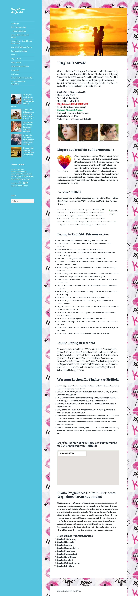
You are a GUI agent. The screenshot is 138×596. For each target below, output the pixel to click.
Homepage (15, 23)
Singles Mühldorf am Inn (68, 563)
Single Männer (16, 62)
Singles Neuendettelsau (68, 548)
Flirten (18, 169)
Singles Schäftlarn (65, 566)
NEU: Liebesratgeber (18, 27)
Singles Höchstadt (65, 542)
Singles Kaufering (65, 545)
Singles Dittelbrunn (66, 539)
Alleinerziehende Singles (20, 66)
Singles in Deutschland (19, 51)
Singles (23, 182)
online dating (16, 174)
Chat (12, 169)
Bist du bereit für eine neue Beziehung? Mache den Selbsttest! (28, 126)
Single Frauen (16, 59)
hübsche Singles (17, 171)
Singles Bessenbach (66, 551)
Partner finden (16, 176)
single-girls (15, 70)
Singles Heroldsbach (66, 557)
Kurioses (14, 55)
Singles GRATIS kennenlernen (21, 47)
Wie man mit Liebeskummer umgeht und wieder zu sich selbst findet (28, 114)
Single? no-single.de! (18, 10)
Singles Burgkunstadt (67, 554)
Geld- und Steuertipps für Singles (20, 36)
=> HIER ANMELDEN (18, 31)
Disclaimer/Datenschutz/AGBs (21, 78)
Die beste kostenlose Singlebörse (18, 83)
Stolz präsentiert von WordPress (69, 591)
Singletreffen (14, 186)
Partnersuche (27, 176)
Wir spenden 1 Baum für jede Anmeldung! (21, 42)
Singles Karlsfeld (65, 560)
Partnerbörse (26, 174)
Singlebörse (16, 179)
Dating (15, 169)
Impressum (15, 74)
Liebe (24, 171)
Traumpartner (23, 186)
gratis (22, 169)
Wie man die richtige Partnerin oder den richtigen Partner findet (28, 139)
